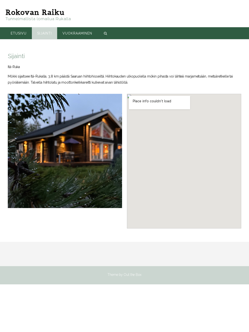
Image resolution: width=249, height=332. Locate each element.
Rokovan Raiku (34, 12)
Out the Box (133, 275)
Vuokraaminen (77, 33)
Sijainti (44, 33)
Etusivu (19, 33)
